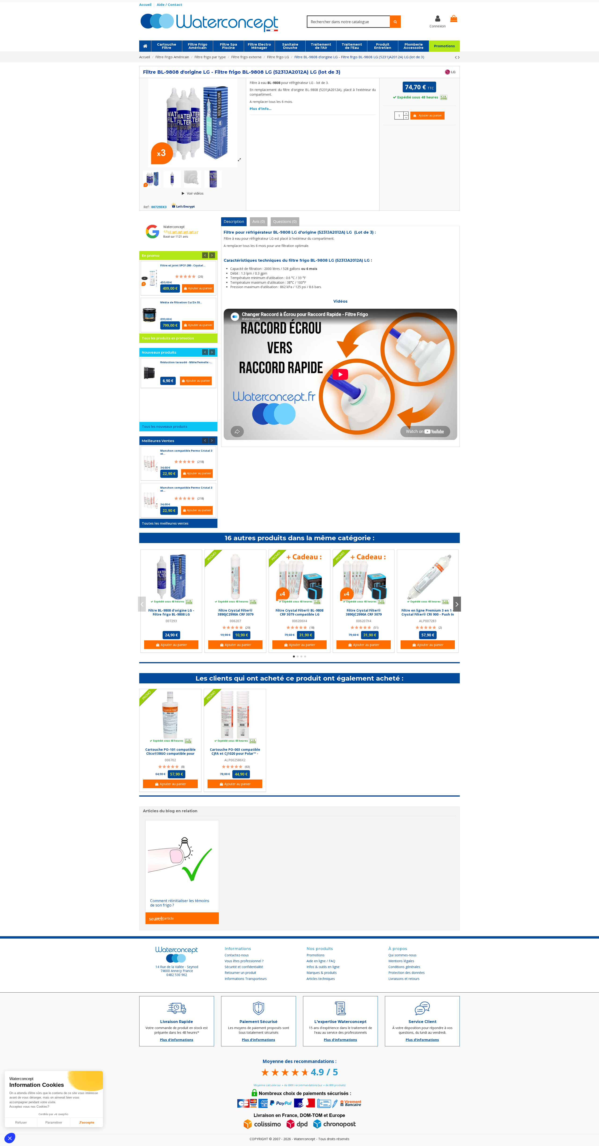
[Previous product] (456, 57)
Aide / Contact (169, 4)
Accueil (145, 4)
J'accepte (86, 1122)
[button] (9, 1138)
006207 (235, 621)
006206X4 (299, 621)
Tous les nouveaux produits (164, 426)
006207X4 (363, 621)
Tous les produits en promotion (168, 338)
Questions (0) (285, 221)
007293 (171, 621)
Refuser (21, 1122)
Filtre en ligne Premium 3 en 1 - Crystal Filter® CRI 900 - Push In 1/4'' (428, 614)
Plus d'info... (260, 108)
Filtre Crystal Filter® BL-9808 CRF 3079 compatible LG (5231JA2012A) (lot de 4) (299, 614)
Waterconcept (174, 227)
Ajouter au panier (430, 115)
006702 (170, 760)
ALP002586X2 (234, 760)
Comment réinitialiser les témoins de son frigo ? (179, 903)
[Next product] (459, 57)
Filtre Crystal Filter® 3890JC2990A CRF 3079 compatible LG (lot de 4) (363, 614)
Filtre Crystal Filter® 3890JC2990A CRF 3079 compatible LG (235, 614)
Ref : (146, 207)
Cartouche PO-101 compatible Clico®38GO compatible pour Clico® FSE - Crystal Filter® (170, 753)
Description (234, 221)
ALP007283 (427, 621)
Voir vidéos (195, 193)
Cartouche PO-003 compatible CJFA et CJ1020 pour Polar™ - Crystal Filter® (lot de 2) (235, 753)
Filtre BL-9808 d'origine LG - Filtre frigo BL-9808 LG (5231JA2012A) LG (171, 614)
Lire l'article (161, 919)
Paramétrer (53, 1122)
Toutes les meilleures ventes (165, 523)
